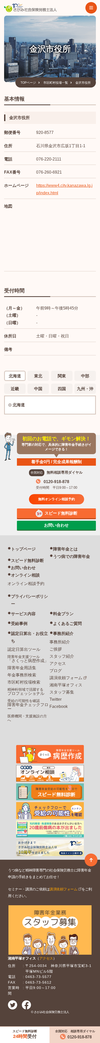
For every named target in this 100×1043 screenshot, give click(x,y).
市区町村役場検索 (23, 682)
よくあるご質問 (67, 623)
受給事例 (19, 623)
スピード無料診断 (27, 560)
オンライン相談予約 (25, 583)
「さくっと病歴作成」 (27, 659)
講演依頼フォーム (65, 678)
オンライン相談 (25, 575)
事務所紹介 (63, 633)
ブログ (55, 670)
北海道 (19, 405)
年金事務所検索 (21, 675)
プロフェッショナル (25, 691)
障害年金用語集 (21, 668)
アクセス (57, 663)
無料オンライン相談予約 (56, 499)
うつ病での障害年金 (71, 556)
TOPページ (28, 82)
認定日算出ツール (23, 649)
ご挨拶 (55, 649)
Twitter (55, 699)
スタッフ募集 (61, 692)
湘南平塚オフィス (65, 685)
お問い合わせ (23, 568)
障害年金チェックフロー (27, 705)
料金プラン (63, 614)
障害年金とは (65, 549)
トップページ (23, 549)
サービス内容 (23, 614)
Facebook (58, 706)
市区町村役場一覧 (55, 82)
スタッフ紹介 (61, 656)
